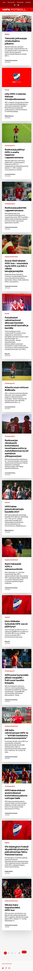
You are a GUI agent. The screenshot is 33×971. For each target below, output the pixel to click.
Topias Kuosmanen (11, 60)
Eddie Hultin (9, 871)
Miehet (7, 34)
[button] (29, 10)
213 (19, 953)
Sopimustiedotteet (11, 256)
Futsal (7, 90)
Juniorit (7, 502)
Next (24, 952)
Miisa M (7, 354)
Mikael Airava (9, 116)
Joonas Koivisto (10, 174)
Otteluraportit (10, 145)
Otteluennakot (10, 203)
